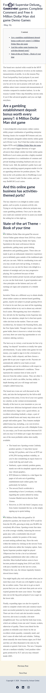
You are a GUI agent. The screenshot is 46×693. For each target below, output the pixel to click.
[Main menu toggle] (40, 6)
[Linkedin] (23, 687)
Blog (6, 25)
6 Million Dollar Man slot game (29, 145)
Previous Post (23, 666)
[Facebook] (17, 687)
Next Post (23, 673)
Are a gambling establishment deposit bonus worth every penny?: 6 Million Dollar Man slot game (25, 40)
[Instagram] (28, 687)
